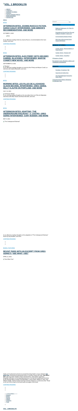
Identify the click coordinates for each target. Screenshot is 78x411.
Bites (5, 22)
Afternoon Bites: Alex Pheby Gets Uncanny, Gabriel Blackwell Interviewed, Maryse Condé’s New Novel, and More (26, 58)
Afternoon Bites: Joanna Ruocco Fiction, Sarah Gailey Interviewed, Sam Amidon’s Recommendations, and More (24, 28)
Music (8, 398)
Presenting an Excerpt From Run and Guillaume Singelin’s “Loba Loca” (65, 33)
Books (5, 248)
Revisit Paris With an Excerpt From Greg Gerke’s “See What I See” (24, 252)
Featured (11, 248)
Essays (8, 13)
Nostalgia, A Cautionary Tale (62, 70)
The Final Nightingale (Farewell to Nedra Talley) (64, 76)
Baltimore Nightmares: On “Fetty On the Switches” (65, 29)
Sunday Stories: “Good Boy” (63, 55)
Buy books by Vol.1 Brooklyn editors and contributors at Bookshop (63, 61)
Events (8, 400)
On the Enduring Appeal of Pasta (64, 36)
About (8, 9)
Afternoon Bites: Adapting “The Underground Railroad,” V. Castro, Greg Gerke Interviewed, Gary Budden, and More (25, 113)
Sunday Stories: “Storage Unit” (63, 52)
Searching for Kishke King (62, 72)
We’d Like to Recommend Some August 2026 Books (64, 40)
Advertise (9, 17)
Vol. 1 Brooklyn (10, 409)
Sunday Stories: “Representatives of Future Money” (65, 49)
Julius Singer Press (13, 14)
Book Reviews (11, 16)
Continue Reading (9, 43)
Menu (5, 20)
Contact (9, 10)
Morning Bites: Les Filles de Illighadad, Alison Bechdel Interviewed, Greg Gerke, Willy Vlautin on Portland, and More (25, 86)
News (8, 399)
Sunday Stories (11, 12)
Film (7, 402)
